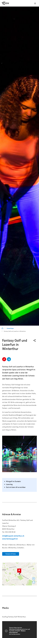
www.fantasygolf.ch (10, 539)
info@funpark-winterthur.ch (13, 536)
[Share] (34, 340)
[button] (19, 573)
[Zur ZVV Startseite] (5, 3)
